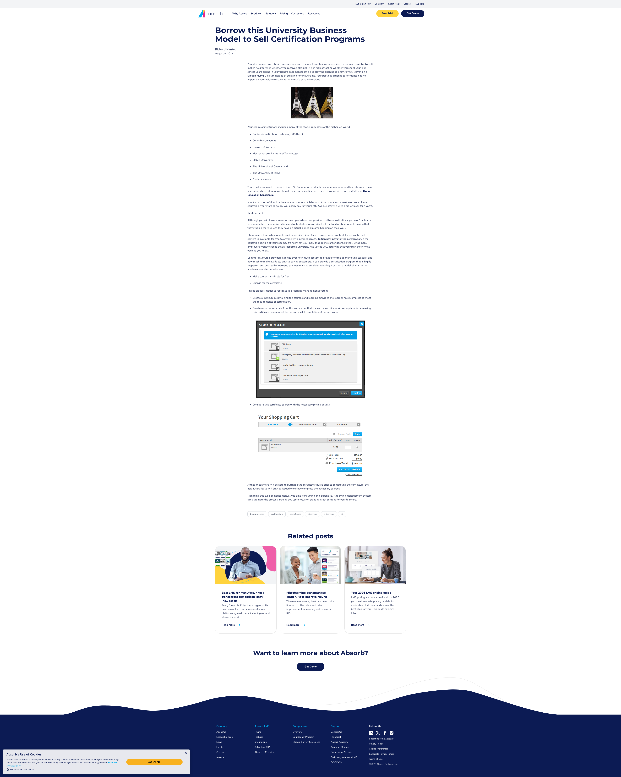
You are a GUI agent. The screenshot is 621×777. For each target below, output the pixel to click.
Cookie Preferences (378, 748)
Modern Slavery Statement (306, 742)
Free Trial (387, 13)
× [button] (186, 753)
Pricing (284, 13)
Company (379, 3)
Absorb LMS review (265, 752)
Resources (314, 13)
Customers (297, 13)
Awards (220, 757)
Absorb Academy (339, 742)
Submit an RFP (363, 3)
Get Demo (413, 13)
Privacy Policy (376, 743)
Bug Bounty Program (303, 736)
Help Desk (336, 736)
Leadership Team (224, 736)
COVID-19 (336, 762)
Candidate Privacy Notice (381, 753)
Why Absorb (239, 13)
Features (259, 736)
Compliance (300, 726)
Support (419, 3)
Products (256, 13)
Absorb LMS (262, 726)
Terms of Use (375, 758)
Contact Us (336, 731)
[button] (379, 4)
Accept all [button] (154, 761)
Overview (297, 731)
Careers (407, 3)
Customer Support (340, 747)
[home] (210, 13)
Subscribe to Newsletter (381, 738)
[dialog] (96, 761)
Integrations (261, 742)
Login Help (394, 3)
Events (219, 747)
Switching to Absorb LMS (344, 757)
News (219, 742)
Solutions (271, 13)
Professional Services (341, 752)
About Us (221, 731)
